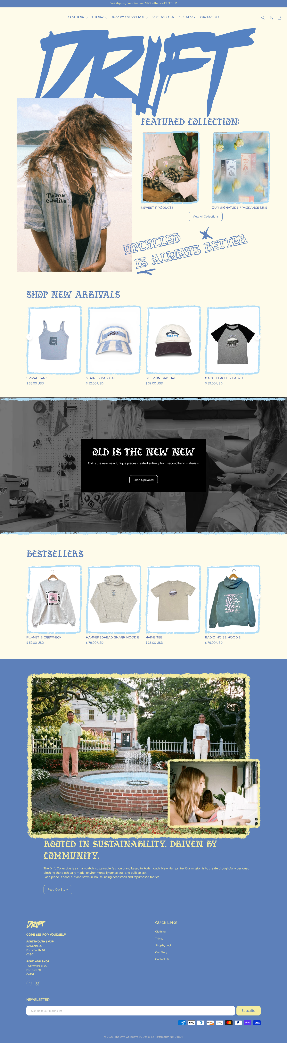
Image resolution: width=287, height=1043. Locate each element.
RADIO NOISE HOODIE (223, 637)
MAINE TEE (153, 637)
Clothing (160, 931)
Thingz (159, 938)
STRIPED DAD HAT (100, 378)
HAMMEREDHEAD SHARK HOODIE (112, 637)
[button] (77, 17)
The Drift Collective (126, 1037)
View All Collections (205, 216)
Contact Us (162, 959)
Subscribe (249, 1010)
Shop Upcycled (144, 479)
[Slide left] (29, 337)
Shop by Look (163, 945)
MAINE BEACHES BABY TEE (226, 378)
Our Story (161, 952)
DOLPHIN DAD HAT (160, 378)
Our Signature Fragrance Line (239, 207)
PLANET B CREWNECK (43, 637)
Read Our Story (58, 889)
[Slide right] (258, 337)
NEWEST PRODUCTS (157, 207)
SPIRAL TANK (36, 378)
